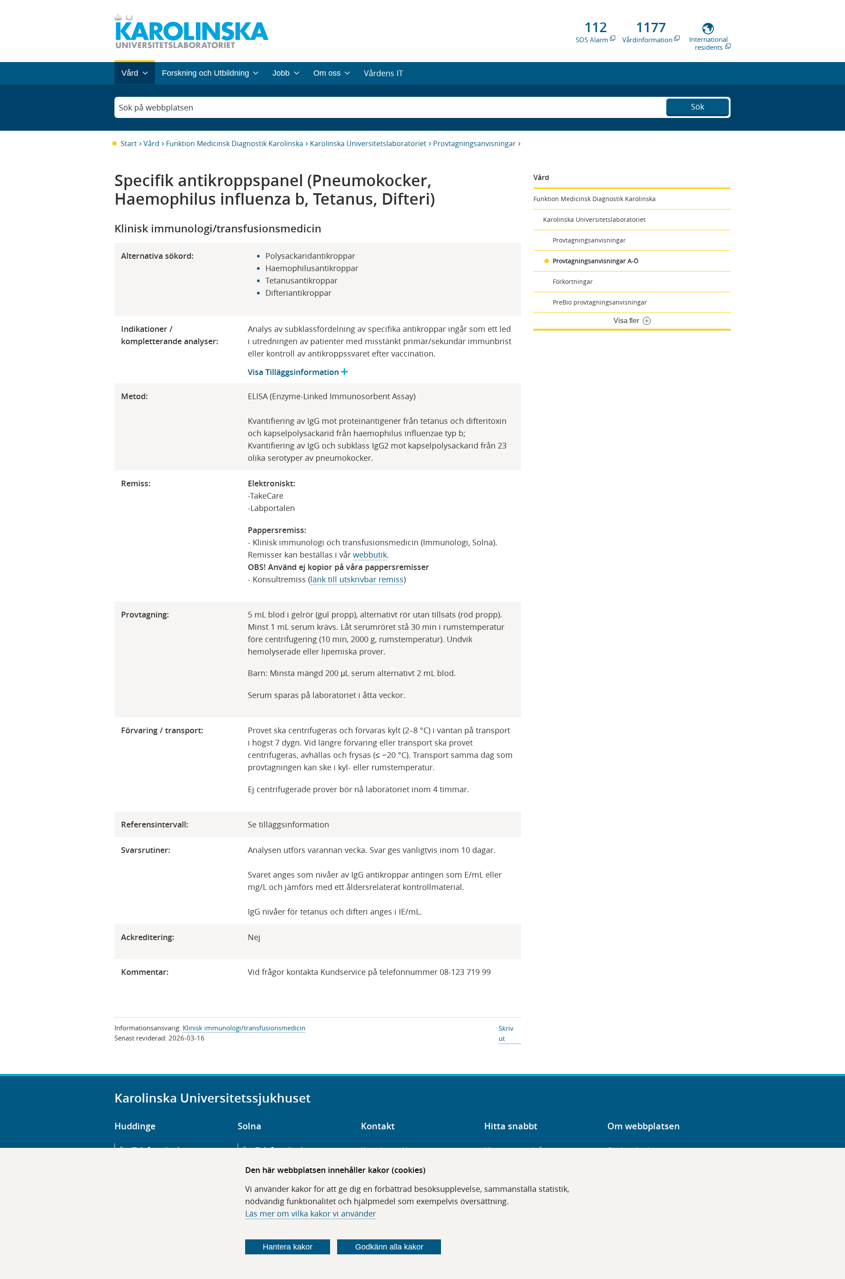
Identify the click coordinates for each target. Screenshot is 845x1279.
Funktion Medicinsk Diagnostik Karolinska (234, 143)
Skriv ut (506, 1033)
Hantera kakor (287, 1246)
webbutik (370, 554)
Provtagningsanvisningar (474, 143)
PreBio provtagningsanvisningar (600, 302)
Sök (697, 106)
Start (129, 143)
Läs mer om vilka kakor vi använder (310, 1213)
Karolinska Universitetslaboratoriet (368, 143)
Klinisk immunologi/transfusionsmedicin (244, 1027)
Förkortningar (573, 281)
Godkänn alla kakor (389, 1246)
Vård (151, 143)
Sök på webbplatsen (156, 107)
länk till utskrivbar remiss (357, 579)
